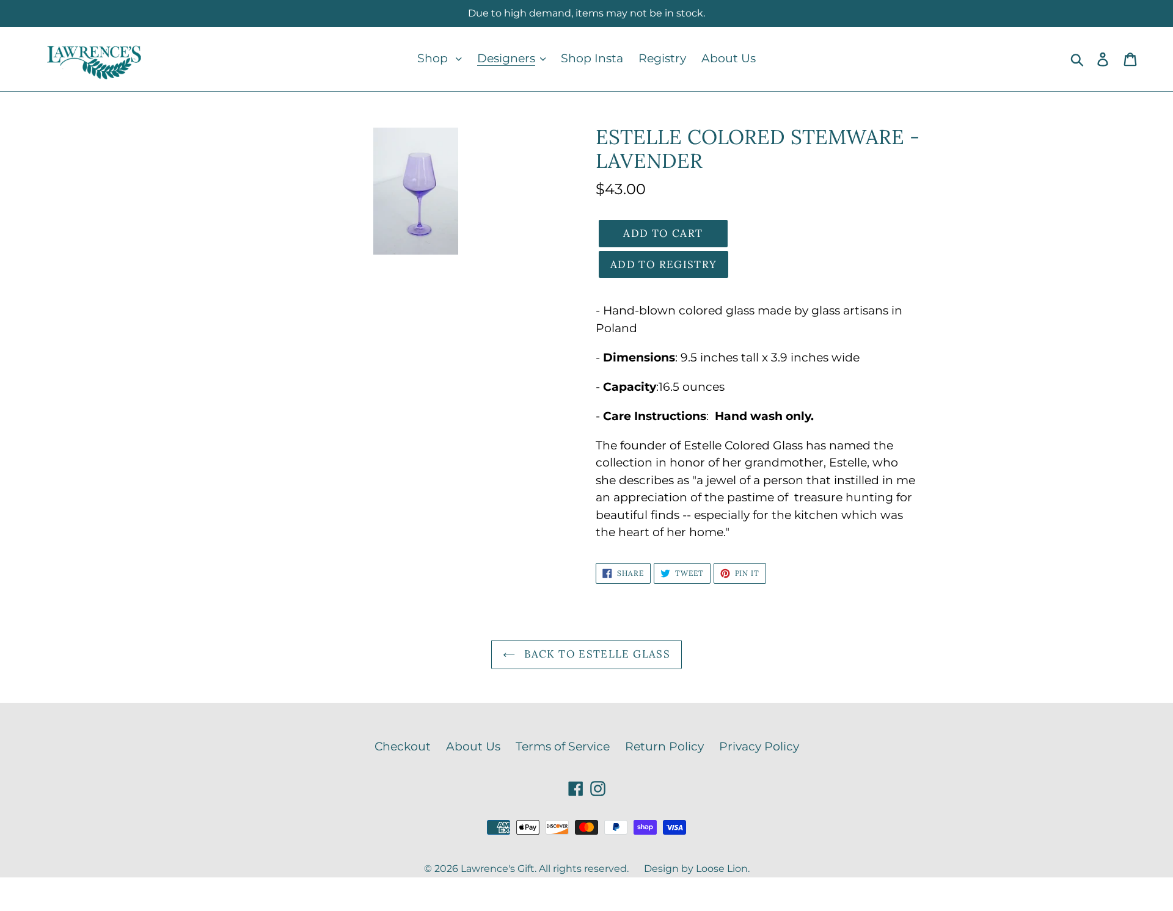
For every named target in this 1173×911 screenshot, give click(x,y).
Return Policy (664, 746)
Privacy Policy (759, 746)
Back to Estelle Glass (595, 654)
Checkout (403, 746)
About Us (473, 746)
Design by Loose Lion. (697, 868)
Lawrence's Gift (498, 868)
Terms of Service (563, 746)
